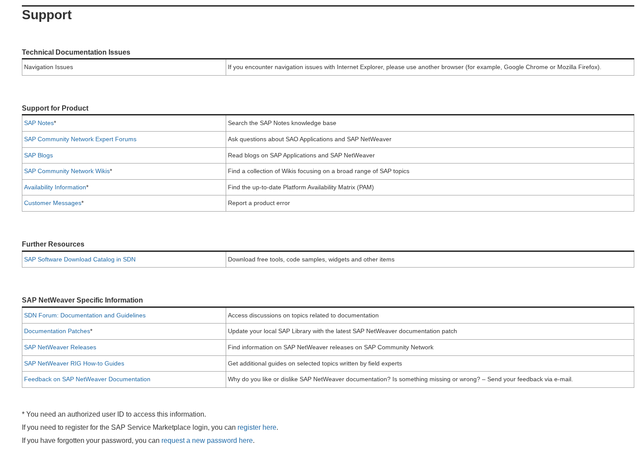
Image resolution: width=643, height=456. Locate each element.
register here (257, 427)
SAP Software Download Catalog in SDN (80, 259)
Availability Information (55, 187)
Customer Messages (52, 202)
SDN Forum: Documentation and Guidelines (85, 315)
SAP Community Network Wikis (67, 170)
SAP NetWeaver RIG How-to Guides (74, 363)
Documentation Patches (57, 330)
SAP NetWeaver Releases (60, 347)
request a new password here (207, 440)
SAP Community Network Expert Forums (80, 139)
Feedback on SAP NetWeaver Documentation (87, 379)
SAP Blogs (38, 155)
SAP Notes (39, 122)
